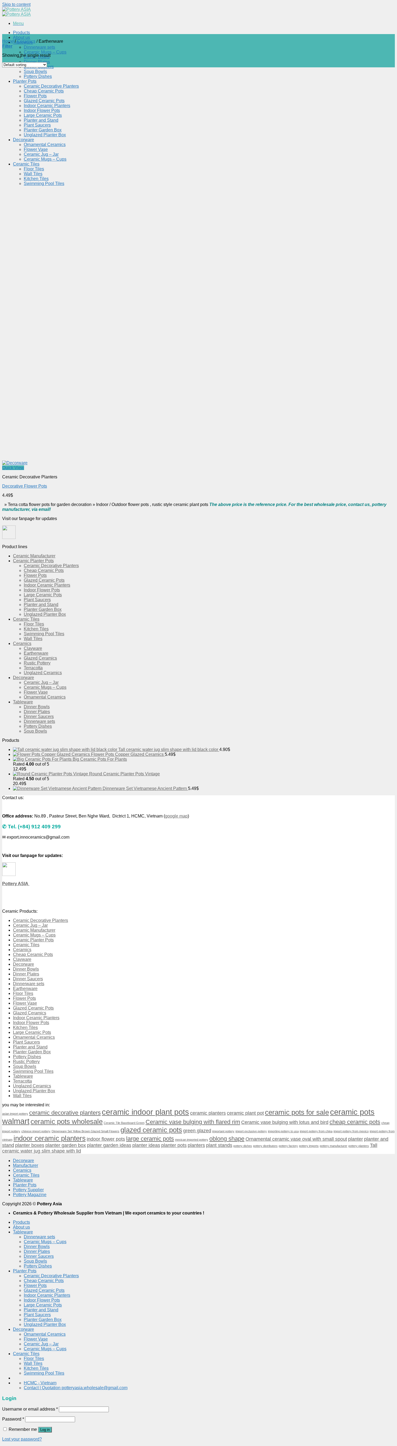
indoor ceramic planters (50, 1138)
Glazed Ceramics (40, 658)
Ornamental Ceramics (45, 144)
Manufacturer (25, 1165)
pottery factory (288, 1145)
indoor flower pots (106, 1139)
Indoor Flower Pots (42, 110)
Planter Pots (24, 81)
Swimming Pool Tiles (44, 183)
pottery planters (358, 1145)
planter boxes (29, 1145)
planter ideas (146, 1145)
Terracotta (33, 668)
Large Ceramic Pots (43, 115)
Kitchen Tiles (36, 178)
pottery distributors (265, 1145)
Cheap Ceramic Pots (44, 91)
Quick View (13, 467)
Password (13, 1419)
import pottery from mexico (351, 1131)
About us (21, 37)
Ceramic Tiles (26, 164)
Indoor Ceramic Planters (47, 105)
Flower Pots (35, 96)
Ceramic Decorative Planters (51, 86)
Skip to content (16, 4)
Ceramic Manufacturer (34, 556)
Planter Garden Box (43, 130)
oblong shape (226, 1138)
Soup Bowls (35, 71)
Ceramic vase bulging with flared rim (193, 1122)
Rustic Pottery (37, 663)
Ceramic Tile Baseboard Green (124, 1122)
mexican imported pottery (191, 1139)
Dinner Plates (37, 61)
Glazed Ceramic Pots (44, 100)
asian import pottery (15, 1113)
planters (196, 1145)
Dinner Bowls (37, 706)
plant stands (219, 1145)
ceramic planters (208, 1113)
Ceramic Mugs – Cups (45, 52)
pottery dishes (242, 1145)
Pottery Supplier (28, 1189)
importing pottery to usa (283, 1131)
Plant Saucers (37, 125)
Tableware (23, 702)
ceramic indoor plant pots (145, 1111)
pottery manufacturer (333, 1145)
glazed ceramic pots (151, 1130)
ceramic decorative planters (65, 1112)
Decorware (23, 139)
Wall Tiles (33, 173)
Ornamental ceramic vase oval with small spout (296, 1139)
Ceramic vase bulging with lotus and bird (284, 1122)
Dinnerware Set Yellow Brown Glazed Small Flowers (85, 1131)
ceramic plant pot (245, 1113)
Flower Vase (36, 149)
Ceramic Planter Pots (33, 560)
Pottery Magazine (29, 1194)
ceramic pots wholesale (67, 1121)
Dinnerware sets (39, 47)
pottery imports (309, 1145)
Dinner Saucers (39, 716)
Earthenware (36, 653)
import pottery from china (316, 1131)
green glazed (197, 1130)
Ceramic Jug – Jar (41, 154)
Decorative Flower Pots (24, 486)
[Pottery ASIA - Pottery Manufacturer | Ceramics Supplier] (16, 11)
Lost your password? (22, 1439)
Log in (45, 1430)
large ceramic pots (150, 1138)
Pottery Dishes (38, 76)
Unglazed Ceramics (43, 672)
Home (8, 41)
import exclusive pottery (251, 1131)
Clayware (33, 648)
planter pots (174, 1145)
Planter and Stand (41, 120)
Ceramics (26, 41)
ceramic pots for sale (297, 1112)
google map (176, 816)
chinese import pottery (36, 1131)
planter (355, 1139)
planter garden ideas (109, 1145)
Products (21, 32)
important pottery (223, 1131)
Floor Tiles (34, 169)
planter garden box (65, 1145)
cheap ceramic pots (354, 1122)
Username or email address (30, 1409)
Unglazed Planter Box (45, 135)
